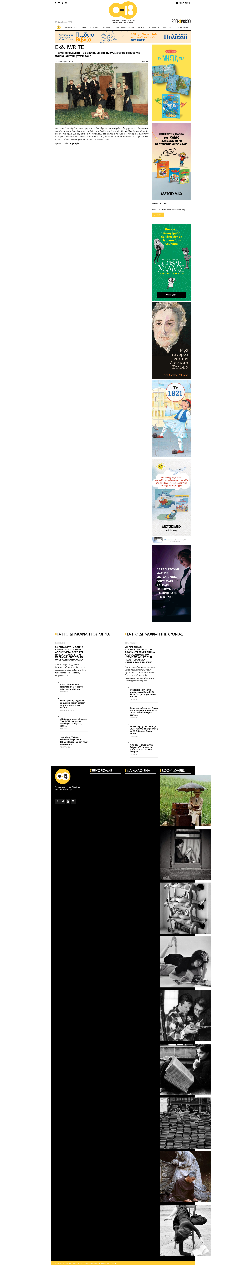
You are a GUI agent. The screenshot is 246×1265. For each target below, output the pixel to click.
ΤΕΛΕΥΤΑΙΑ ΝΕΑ (71, 27)
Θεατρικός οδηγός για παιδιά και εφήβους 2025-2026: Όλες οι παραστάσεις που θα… (143, 693)
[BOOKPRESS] (123, 15)
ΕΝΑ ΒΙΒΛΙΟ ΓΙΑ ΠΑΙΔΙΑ (125, 27)
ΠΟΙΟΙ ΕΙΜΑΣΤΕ (182, 27)
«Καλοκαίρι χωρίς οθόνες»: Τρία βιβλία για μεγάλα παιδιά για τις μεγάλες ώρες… (73, 722)
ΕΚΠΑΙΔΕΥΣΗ (154, 27)
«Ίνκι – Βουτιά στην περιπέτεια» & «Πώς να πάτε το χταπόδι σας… (71, 687)
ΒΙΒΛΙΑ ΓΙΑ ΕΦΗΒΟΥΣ (67, 710)
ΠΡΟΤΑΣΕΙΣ (106, 27)
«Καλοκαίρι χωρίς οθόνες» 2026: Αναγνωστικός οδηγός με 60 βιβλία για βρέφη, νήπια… (144, 730)
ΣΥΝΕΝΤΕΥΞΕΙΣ (60, 643)
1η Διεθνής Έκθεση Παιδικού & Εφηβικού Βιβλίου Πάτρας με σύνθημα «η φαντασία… (74, 740)
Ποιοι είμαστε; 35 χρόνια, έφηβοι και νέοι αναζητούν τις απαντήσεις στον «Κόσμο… (72, 704)
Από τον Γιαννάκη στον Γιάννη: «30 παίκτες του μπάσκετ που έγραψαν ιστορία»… (141, 748)
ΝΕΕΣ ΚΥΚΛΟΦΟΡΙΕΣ (90, 27)
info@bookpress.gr (63, 789)
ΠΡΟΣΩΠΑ (167, 27)
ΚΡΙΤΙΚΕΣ (141, 27)
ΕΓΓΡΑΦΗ (158, 214)
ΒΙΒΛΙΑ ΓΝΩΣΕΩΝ (130, 643)
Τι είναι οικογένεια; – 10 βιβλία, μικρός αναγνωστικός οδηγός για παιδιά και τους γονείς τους (97, 54)
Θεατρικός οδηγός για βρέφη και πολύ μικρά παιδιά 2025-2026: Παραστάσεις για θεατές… (144, 711)
